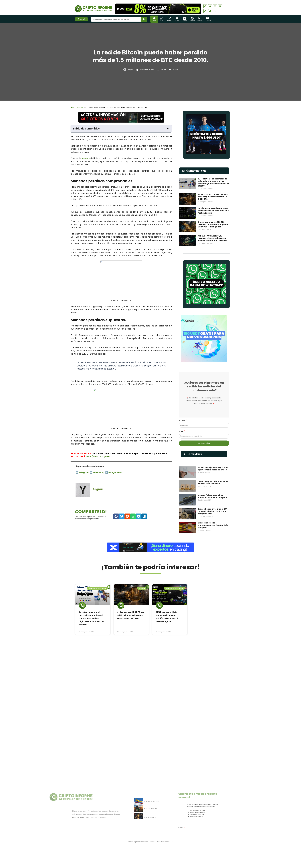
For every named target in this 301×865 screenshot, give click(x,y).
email (181, 430)
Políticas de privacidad (142, 851)
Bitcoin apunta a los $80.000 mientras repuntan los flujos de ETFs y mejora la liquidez (213, 224)
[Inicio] (154, 18)
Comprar (192, 20)
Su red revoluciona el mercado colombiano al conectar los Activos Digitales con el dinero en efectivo (213, 182)
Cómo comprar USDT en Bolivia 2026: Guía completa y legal (157, 805)
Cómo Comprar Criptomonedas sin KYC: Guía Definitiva (213, 477)
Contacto (199, 20)
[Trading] (169, 18)
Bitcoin (175, 69)
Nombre (182, 419)
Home (73, 108)
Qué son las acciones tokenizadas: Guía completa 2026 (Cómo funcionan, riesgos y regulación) (158, 817)
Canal (161, 20)
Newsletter (208, 20)
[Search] (144, 19)
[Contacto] (199, 18)
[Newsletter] (207, 18)
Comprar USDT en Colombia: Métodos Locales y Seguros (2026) (157, 794)
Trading (169, 20)
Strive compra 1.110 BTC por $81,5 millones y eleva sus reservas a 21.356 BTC (213, 196)
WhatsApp (96, 471)
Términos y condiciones (159, 851)
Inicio (154, 20)
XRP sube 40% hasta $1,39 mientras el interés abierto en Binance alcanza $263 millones (212, 238)
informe (86, 158)
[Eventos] (184, 18)
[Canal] (161, 18)
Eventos (184, 20)
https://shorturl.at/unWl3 (98, 456)
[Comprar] (192, 18)
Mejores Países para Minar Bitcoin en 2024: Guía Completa (213, 490)
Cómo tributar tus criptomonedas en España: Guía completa (213, 519)
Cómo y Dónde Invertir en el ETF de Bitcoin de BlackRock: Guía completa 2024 (212, 505)
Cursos (177, 20)
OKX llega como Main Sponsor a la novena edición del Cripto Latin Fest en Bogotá (213, 210)
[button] (168, 128)
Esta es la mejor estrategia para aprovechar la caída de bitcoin (213, 463)
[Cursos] (177, 18)
